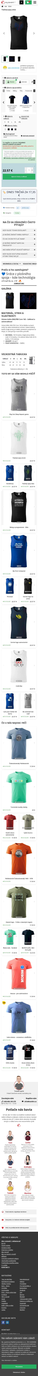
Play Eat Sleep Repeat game (19, 414)
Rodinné (22, 1290)
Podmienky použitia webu (10, 1263)
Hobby (3, 1301)
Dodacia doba (6, 1248)
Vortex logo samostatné (19, 642)
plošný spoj (25, 208)
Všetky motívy (6, 1284)
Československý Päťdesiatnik (19, 763)
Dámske (24, 82)
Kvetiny (4, 1308)
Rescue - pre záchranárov (19, 993)
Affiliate (4, 1256)
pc (18, 208)
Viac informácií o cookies (9, 1360)
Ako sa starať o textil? (8, 1254)
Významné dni (24, 1305)
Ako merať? (5, 1252)
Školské (22, 1297)
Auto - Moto (5, 1286)
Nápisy (22, 1281)
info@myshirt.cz (31, 1101)
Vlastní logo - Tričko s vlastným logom (19, 922)
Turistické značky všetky (19, 807)
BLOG (3, 1243)
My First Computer (19, 571)
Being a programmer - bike (19, 527)
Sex (21, 1292)
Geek (6, 6)
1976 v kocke (10, 1063)
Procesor (10, 597)
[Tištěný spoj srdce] (9, 301)
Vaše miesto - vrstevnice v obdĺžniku (19, 1037)
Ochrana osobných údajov (10, 1258)
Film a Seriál (5, 1297)
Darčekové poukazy (8, 1281)
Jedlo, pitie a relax (7, 1305)
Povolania (23, 1284)
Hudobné (4, 1303)
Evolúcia (4, 1295)
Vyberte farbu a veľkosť (19, 176)
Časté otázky (5, 1245)
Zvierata (22, 1308)
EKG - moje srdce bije (8, 1292)
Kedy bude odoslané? (28, 136)
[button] (28, 2)
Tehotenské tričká (26, 1299)
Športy (22, 1295)
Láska (3, 1310)
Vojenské (23, 1303)
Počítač (9, 6)
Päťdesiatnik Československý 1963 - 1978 (19, 878)
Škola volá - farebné (10, 948)
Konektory (10, 484)
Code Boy (19, 686)
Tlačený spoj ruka (28, 484)
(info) (19, 201)
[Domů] (2, 6)
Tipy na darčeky (6, 1279)
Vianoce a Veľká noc (26, 1301)
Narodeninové (24, 1279)
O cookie (4, 1265)
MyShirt (22, 1310)
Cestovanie (5, 1290)
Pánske (12, 82)
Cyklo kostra (28, 833)
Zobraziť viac (19, 283)
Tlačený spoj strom (19, 458)
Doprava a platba (7, 1250)
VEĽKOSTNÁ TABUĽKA (25, 117)
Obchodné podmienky (8, 1261)
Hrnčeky (4, 1288)
